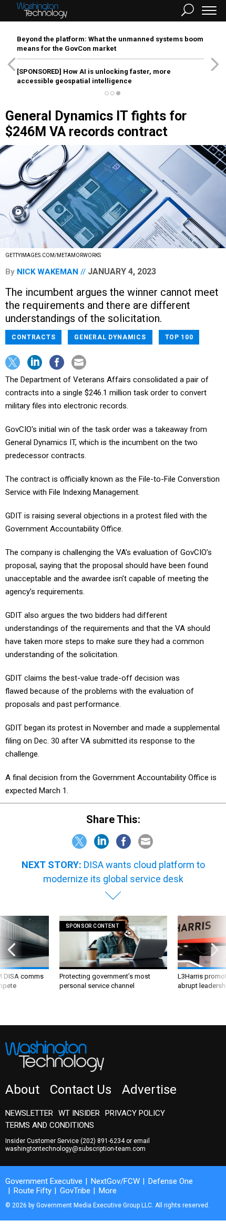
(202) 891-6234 (102, 1141)
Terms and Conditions (49, 1125)
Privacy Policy (135, 1113)
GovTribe (75, 1190)
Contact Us (80, 1089)
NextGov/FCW (115, 1181)
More (108, 1190)
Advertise (149, 1089)
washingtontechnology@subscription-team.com (75, 1148)
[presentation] (11, 962)
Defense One (170, 1181)
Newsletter (29, 1113)
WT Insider (79, 1113)
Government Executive (44, 1181)
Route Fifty (33, 1190)
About (22, 1089)
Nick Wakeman (47, 271)
